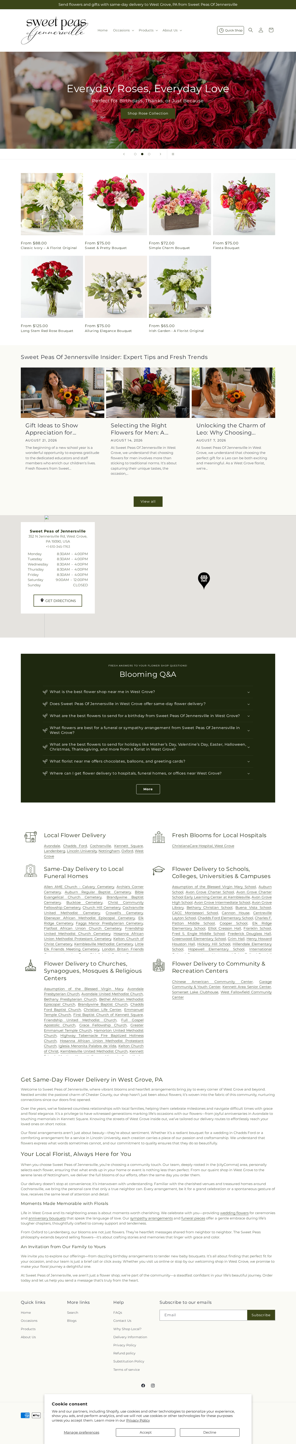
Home (26, 1312)
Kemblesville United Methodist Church (94, 1051)
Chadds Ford (75, 846)
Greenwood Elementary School (199, 938)
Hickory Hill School (213, 944)
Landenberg (54, 851)
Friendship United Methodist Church (80, 1020)
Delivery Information (130, 1337)
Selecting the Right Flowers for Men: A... (140, 429)
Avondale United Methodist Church (112, 994)
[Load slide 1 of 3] (135, 154)
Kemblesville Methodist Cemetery (103, 944)
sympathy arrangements (151, 1218)
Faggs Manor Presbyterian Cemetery (109, 923)
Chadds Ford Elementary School (225, 918)
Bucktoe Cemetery (84, 902)
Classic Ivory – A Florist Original (49, 248)
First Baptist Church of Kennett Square (108, 1014)
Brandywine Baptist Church (103, 1004)
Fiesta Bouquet (226, 248)
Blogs (72, 1321)
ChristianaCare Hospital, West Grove (203, 846)
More (148, 789)
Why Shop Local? (127, 1329)
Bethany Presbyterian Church (70, 999)
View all (148, 501)
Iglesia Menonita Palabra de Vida (87, 1046)
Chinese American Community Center (212, 981)
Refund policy (124, 1353)
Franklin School (257, 928)
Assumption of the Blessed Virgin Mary (83, 989)
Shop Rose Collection (148, 113)
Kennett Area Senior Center (246, 987)
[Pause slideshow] (172, 154)
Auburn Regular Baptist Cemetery (98, 892)
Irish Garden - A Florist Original (176, 331)
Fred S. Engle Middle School (198, 933)
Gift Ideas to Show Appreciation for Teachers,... (51, 429)
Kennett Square (128, 846)
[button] (123, 30)
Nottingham (109, 851)
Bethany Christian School (210, 907)
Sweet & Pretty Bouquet (106, 248)
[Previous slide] (124, 154)
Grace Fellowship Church (103, 1025)
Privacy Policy (138, 1420)
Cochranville (100, 846)
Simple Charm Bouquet (169, 248)
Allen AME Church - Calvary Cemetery (79, 887)
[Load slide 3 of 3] (149, 154)
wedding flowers (234, 1213)
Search (72, 1312)
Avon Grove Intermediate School (222, 902)
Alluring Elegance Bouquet (108, 331)
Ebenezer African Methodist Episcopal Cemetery (89, 918)
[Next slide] (160, 154)
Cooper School (233, 923)
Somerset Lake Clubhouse (195, 992)
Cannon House (235, 913)
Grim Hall (236, 938)
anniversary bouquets (47, 1218)
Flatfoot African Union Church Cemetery (83, 928)
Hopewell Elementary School (216, 949)
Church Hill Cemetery (101, 907)
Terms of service (126, 1370)
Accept (146, 1432)
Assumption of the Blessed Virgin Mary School (214, 887)
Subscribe (261, 1315)
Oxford (127, 851)
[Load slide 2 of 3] (142, 154)
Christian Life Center (102, 1009)
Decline (209, 1432)
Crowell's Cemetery (124, 913)
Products (28, 1329)
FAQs (117, 1312)
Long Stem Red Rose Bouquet (47, 331)
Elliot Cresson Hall (224, 928)
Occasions (29, 1321)
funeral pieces (193, 1218)
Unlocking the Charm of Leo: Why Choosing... (230, 429)
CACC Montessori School (195, 913)
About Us (28, 1337)
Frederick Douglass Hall (249, 933)
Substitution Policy (128, 1361)
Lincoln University (82, 851)
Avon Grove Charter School (210, 892)
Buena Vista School (253, 907)
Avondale (52, 846)
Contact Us (122, 1321)
